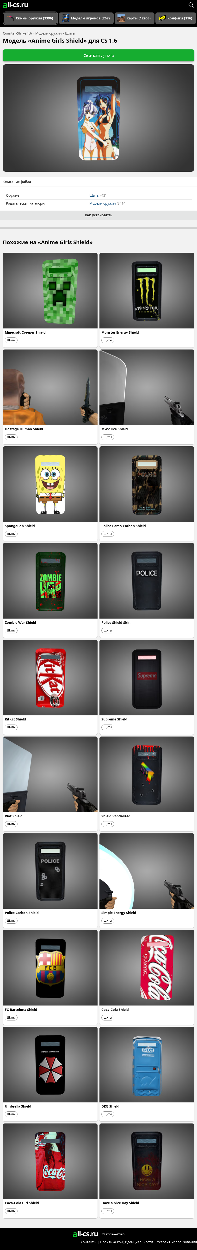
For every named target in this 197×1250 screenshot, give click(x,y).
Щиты (97, 195)
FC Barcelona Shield (21, 1009)
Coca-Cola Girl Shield (22, 1203)
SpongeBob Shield (20, 526)
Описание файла (17, 182)
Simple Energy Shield (118, 912)
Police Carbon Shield (22, 912)
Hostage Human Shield (24, 429)
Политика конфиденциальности (126, 1242)
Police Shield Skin (115, 622)
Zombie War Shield (20, 622)
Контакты (88, 1242)
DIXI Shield (110, 1106)
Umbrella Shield (18, 1106)
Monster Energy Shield (120, 332)
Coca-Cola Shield (115, 1009)
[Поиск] (191, 5)
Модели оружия (107, 203)
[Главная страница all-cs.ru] (15, 5)
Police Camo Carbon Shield (123, 526)
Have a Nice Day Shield (120, 1203)
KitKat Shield (15, 719)
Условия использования (177, 1242)
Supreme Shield (114, 719)
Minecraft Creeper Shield (25, 332)
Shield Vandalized (115, 816)
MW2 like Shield (114, 429)
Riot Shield (14, 816)
